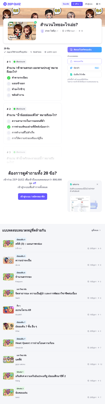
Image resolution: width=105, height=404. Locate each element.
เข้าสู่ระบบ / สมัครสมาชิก (32, 196)
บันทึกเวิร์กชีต (79, 74)
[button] (85, 196)
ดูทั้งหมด (95, 230)
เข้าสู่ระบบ (88, 4)
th (99, 4)
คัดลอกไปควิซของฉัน (83, 49)
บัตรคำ (86, 68)
